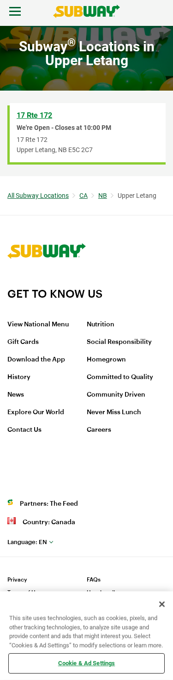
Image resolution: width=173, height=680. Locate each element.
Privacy (17, 579)
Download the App (36, 359)
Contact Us (24, 430)
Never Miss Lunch (114, 412)
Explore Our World (35, 412)
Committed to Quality (120, 377)
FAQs (94, 579)
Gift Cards (23, 342)
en (27, 542)
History (18, 377)
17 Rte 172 (34, 115)
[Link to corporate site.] (46, 281)
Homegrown (106, 359)
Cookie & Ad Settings (86, 663)
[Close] (162, 604)
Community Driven (116, 395)
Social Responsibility (119, 342)
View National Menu (38, 324)
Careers (99, 430)
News (15, 395)
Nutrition (100, 324)
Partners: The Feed (49, 504)
